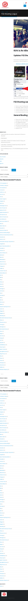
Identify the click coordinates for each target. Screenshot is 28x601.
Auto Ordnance (3, 252)
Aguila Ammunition (3, 212)
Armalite (1, 248)
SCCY (1, 340)
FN (0, 279)
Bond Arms (2, 261)
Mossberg (2, 315)
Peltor (1, 320)
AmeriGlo (2, 237)
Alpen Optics (2, 225)
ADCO (1, 203)
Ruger (1, 333)
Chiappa (1, 266)
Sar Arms (1, 335)
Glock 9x (1, 159)
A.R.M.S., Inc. (2, 192)
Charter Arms (2, 264)
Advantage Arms (3, 205)
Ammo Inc (2, 239)
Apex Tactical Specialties (4, 246)
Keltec (1, 304)
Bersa (1, 257)
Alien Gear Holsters (3, 221)
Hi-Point (1, 290)
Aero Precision (3, 156)
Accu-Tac (1, 194)
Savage (1, 338)
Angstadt (1, 243)
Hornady (1, 295)
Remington (2, 326)
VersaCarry (2, 365)
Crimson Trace (3, 270)
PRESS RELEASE (4, 138)
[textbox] (14, 177)
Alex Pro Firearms (3, 216)
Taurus (1, 360)
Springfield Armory (3, 351)
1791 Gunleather (3, 183)
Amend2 (1, 228)
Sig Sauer (1, 342)
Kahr (1, 299)
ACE (0, 196)
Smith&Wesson (3, 344)
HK (0, 293)
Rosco (1, 331)
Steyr (1, 356)
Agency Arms (2, 210)
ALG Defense (2, 219)
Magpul (1, 311)
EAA (0, 275)
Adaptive (1, 201)
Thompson (2, 362)
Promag (1, 324)
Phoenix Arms (2, 322)
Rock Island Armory (3, 329)
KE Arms (1, 302)
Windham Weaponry (4, 369)
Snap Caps (2, 347)
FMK (1, 277)
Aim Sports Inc (3, 214)
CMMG (1, 268)
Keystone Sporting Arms (4, 306)
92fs (1, 161)
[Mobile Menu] (25, 6)
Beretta (1, 255)
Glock (1, 284)
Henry (1, 286)
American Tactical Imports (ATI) (6, 234)
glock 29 (1, 163)
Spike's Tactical (3, 349)
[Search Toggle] (23, 3)
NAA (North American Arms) (5, 317)
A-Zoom (1, 190)
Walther (1, 367)
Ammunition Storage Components (6, 241)
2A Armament (2, 187)
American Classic (3, 230)
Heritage (1, 288)
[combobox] (14, 177)
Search (13, 170)
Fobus (1, 282)
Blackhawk (2, 259)
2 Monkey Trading (3, 185)
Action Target (2, 198)
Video (1, 586)
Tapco (1, 358)
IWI (0, 297)
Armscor (1, 250)
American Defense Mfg (4, 232)
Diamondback (2, 273)
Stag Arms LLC (2, 353)
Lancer (1, 308)
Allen (1, 223)
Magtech (1, 313)
